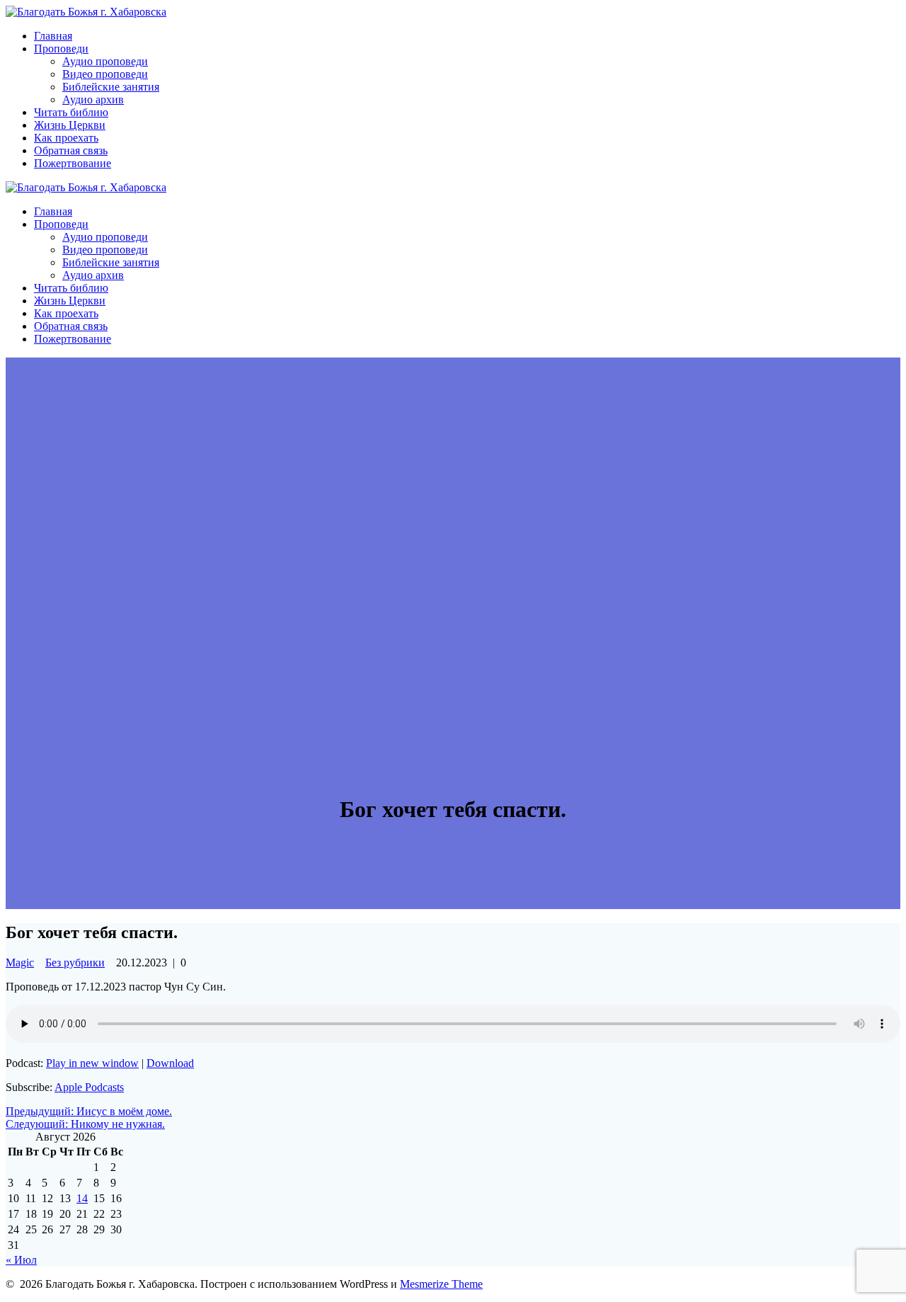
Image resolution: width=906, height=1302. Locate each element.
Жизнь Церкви (69, 125)
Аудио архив (93, 99)
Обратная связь (71, 150)
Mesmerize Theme (441, 1284)
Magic (20, 962)
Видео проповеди (105, 74)
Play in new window (92, 1063)
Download (170, 1063)
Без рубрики (75, 962)
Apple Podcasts (89, 1087)
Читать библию (71, 112)
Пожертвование (72, 163)
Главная (53, 36)
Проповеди (61, 48)
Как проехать (66, 138)
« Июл (21, 1260)
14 (82, 1198)
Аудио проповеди (105, 61)
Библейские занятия (110, 87)
